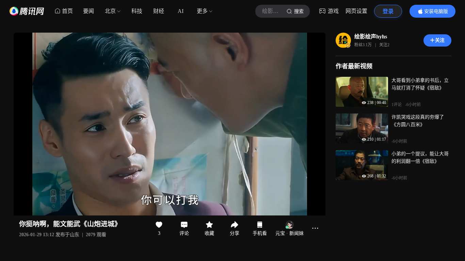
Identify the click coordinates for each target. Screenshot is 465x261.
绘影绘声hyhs (370, 36)
